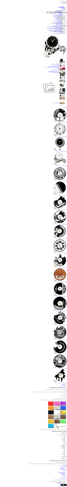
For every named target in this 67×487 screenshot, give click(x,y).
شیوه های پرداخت (63, 469)
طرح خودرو (60, 24)
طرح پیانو (61, 14)
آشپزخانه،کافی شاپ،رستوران (58, 13)
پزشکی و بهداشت (60, 25)
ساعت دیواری (62, 6)
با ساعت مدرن (65, 476)
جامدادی (59, 68)
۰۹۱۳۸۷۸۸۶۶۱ (59, 482)
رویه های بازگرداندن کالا (62, 472)
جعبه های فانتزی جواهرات (58, 66)
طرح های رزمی (56, 18)
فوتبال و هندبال (60, 15)
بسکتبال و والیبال (55, 16)
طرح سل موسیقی (59, 20)
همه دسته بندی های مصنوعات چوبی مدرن (56, 72)
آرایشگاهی (58, 10)
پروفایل (66, 3)
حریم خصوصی (63, 474)
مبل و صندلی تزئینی (54, 65)
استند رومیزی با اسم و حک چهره (58, 67)
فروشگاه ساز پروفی (60, 486)
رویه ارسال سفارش (62, 468)
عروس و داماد (56, 22)
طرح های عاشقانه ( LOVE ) (58, 26)
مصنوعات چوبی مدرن (55, 102)
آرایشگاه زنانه (60, 11)
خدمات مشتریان (64, 470)
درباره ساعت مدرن (62, 478)
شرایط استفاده (63, 473)
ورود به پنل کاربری (64, 2)
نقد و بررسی (63, 384)
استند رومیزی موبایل (54, 64)
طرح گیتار (58, 21)
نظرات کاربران (63, 385)
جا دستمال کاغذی (55, 69)
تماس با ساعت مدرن (62, 477)
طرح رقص (60, 23)
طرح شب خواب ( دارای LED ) (58, 28)
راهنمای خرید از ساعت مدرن (63, 466)
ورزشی (61, 14)
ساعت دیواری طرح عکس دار (58, 30)
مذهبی (61, 32)
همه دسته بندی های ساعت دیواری (57, 33)
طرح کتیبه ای (56, 29)
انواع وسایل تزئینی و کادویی (58, 71)
